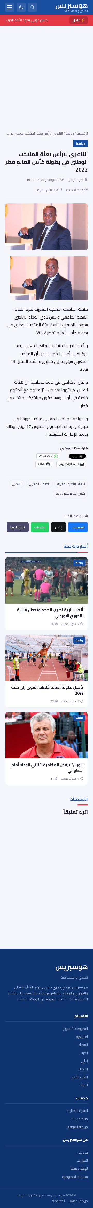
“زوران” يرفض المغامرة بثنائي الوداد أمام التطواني (47, 767)
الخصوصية (58, 1201)
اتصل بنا (82, 1160)
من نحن (82, 1152)
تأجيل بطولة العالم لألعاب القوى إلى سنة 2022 (47, 690)
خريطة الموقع (77, 1127)
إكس (58, 527)
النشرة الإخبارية (77, 1111)
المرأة (84, 1085)
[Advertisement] (46, 75)
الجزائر (84, 1053)
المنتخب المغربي (39, 484)
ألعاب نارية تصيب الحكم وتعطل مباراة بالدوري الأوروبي (50, 612)
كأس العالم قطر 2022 (70, 494)
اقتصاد (83, 1045)
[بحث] (32, 7)
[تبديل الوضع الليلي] (21, 7)
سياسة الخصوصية (75, 1177)
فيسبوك (78, 527)
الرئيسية (82, 133)
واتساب (39, 527)
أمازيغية (82, 1037)
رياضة (70, 133)
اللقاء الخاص (79, 1077)
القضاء (83, 1069)
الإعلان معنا (79, 1168)
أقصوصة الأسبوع (75, 1029)
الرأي (84, 1061)
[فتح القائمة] (9, 7)
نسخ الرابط (17, 527)
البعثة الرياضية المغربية (71, 484)
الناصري (16, 484)
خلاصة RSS (80, 1119)
